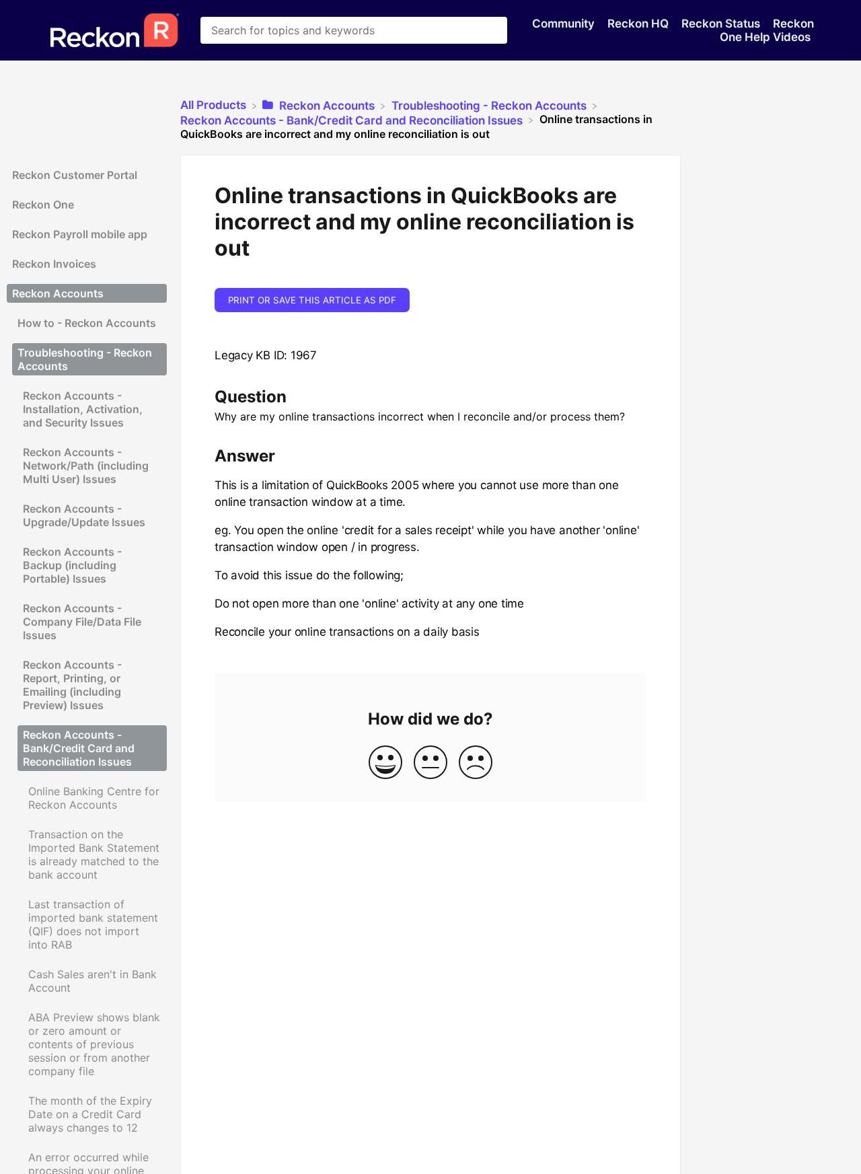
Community (564, 23)
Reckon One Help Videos (767, 30)
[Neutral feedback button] (430, 763)
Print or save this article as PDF (312, 300)
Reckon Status (722, 23)
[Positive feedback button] (385, 763)
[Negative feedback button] (475, 763)
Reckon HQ (639, 23)
